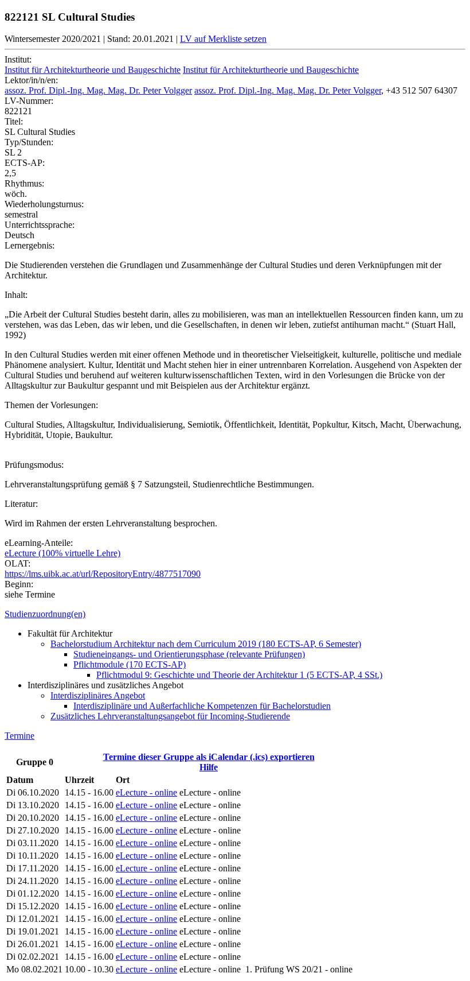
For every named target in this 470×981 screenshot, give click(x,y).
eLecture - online (146, 792)
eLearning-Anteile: (39, 543)
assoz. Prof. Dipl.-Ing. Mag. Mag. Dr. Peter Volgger (98, 90)
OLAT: (17, 563)
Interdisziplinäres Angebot (97, 695)
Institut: (18, 59)
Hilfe (208, 767)
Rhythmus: (24, 183)
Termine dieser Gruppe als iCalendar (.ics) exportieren (209, 757)
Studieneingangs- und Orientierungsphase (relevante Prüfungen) (189, 654)
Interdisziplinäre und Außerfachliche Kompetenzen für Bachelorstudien (202, 706)
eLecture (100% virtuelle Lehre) (62, 553)
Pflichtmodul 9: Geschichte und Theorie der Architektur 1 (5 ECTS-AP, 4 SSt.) (239, 675)
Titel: (14, 121)
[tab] (235, 614)
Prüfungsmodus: (34, 465)
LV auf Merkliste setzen (223, 39)
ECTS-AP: (25, 163)
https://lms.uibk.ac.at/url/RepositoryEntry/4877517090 (103, 574)
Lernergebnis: (29, 245)
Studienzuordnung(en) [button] (45, 614)
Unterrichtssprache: (40, 225)
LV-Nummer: (29, 101)
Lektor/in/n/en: (31, 80)
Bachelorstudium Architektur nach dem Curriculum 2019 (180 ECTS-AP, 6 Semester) (205, 644)
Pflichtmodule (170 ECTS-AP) (129, 664)
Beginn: (19, 584)
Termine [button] (19, 735)
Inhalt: (16, 295)
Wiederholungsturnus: (44, 204)
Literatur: (21, 504)
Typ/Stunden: (29, 142)
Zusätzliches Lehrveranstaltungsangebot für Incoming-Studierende (170, 716)
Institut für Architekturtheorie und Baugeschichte (93, 70)
